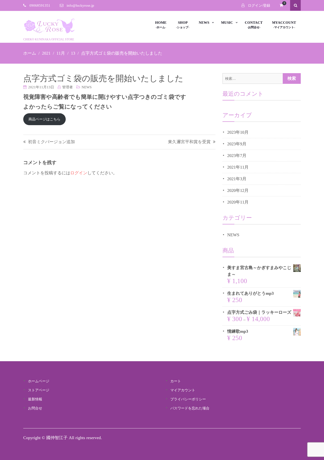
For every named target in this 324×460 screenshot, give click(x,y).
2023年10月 (238, 132)
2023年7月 (236, 155)
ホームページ (38, 381)
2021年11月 (238, 167)
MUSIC (227, 22)
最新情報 (35, 399)
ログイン (78, 173)
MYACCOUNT (284, 22)
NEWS (204, 22)
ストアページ (38, 390)
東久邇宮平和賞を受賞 (189, 142)
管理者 (67, 87)
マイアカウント (182, 390)
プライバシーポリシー (188, 399)
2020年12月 (238, 190)
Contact (254, 22)
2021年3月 (236, 178)
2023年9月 (236, 144)
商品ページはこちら (44, 119)
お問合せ (35, 408)
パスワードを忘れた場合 (189, 408)
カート (175, 381)
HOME (161, 22)
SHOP (183, 22)
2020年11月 (238, 202)
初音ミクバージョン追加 (51, 142)
